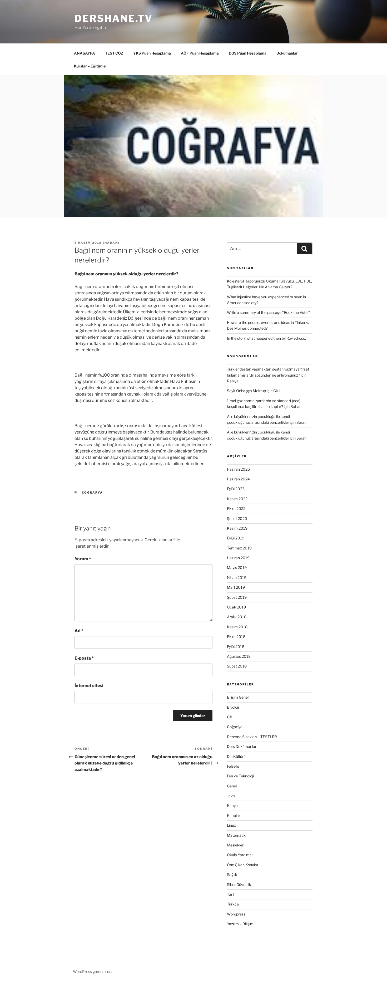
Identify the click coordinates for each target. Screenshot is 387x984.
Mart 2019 (236, 587)
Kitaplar (233, 815)
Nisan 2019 (236, 577)
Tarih (231, 894)
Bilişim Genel (238, 697)
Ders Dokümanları (242, 746)
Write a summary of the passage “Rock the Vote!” (268, 312)
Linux (231, 825)
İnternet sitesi (89, 685)
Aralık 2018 (236, 617)
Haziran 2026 (238, 469)
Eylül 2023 (236, 488)
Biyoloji (233, 707)
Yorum (83, 558)
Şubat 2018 (237, 666)
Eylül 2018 (235, 646)
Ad (79, 630)
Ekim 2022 (236, 508)
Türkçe (233, 904)
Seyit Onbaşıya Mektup (246, 390)
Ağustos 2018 (239, 656)
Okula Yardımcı (239, 855)
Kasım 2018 (237, 627)
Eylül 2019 (235, 538)
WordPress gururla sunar (94, 971)
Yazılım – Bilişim (240, 924)
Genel (232, 786)
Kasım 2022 (237, 498)
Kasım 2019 (237, 528)
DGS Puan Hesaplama (247, 53)
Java (231, 795)
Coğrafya (92, 492)
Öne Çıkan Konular (242, 865)
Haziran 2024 (238, 479)
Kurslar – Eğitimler (90, 66)
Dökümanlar (287, 53)
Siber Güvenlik (239, 884)
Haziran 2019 (238, 558)
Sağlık (232, 874)
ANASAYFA (84, 53)
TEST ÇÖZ (114, 53)
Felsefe (233, 766)
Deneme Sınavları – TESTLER (252, 736)
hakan (111, 243)
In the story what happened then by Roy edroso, (266, 338)
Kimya (232, 805)
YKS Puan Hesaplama (152, 53)
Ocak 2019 (236, 607)
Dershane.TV (114, 18)
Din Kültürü (236, 756)
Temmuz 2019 (239, 548)
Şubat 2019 (237, 597)
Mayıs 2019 (237, 567)
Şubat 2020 (237, 518)
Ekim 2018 (236, 636)
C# (229, 717)
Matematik (236, 835)
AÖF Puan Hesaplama (200, 53)
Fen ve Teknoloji (240, 776)
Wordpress (236, 914)
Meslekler (235, 845)
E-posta (84, 658)
